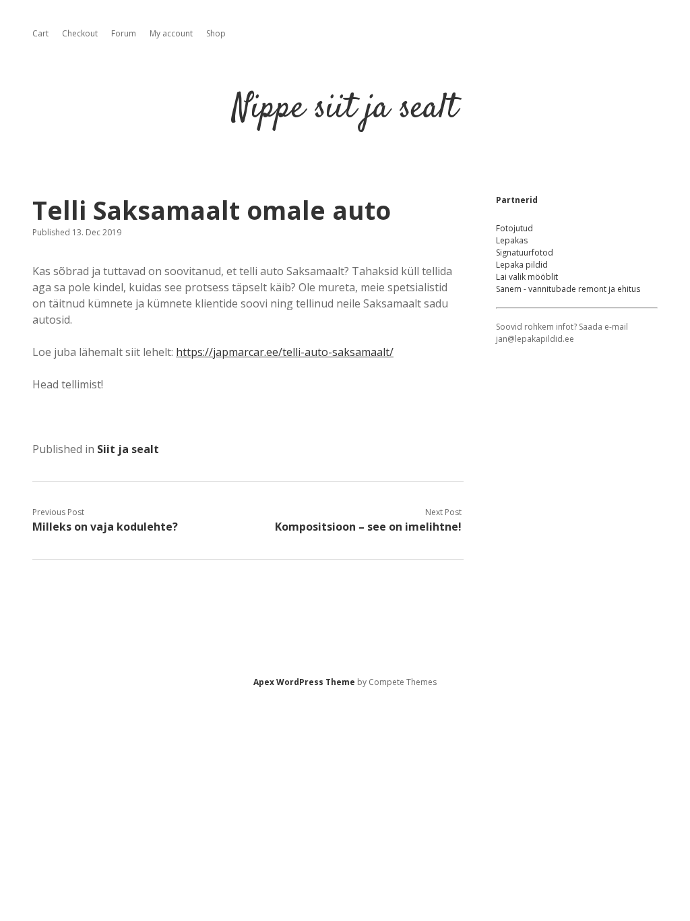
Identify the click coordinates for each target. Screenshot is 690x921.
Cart (40, 33)
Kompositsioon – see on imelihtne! (368, 526)
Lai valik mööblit (527, 277)
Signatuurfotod (524, 252)
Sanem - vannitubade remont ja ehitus (568, 289)
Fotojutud (514, 228)
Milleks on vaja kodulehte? (105, 526)
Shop (216, 33)
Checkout (80, 33)
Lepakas (512, 240)
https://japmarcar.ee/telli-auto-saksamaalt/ (285, 352)
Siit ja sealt (128, 449)
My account (171, 33)
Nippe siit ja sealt (345, 108)
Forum (123, 33)
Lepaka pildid (522, 264)
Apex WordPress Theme (304, 682)
